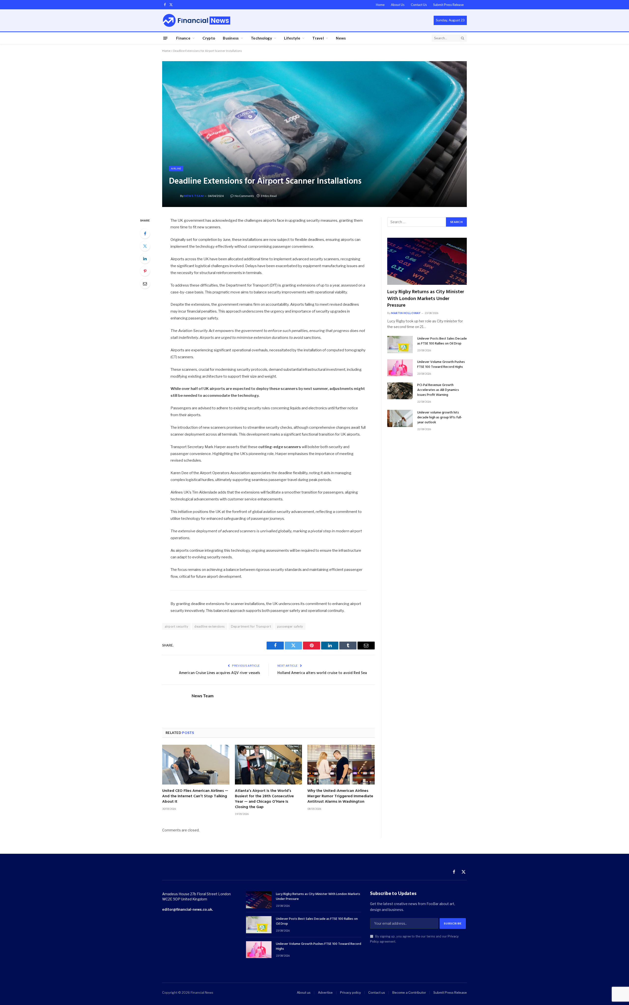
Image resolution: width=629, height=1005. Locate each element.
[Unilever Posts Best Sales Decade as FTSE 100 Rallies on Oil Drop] (400, 344)
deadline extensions (209, 626)
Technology (261, 38)
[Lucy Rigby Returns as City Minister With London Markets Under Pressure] (427, 261)
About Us (397, 5)
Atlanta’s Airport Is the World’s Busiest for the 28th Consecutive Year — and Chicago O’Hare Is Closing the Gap (264, 799)
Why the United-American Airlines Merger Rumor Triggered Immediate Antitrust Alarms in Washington (340, 796)
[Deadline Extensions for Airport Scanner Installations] (314, 134)
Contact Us (419, 5)
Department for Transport (251, 626)
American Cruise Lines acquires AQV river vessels (219, 673)
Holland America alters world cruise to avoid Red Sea (322, 673)
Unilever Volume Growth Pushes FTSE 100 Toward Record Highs (441, 365)
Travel (318, 38)
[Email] (145, 284)
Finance (183, 38)
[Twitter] (145, 246)
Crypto (208, 38)
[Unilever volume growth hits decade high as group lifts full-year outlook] (400, 418)
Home (380, 5)
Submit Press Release (448, 5)
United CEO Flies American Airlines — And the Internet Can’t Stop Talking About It (195, 796)
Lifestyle (292, 38)
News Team (193, 196)
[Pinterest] (145, 271)
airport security (176, 626)
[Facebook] (145, 233)
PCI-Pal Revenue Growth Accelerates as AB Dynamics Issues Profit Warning (438, 390)
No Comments (244, 196)
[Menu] (165, 37)
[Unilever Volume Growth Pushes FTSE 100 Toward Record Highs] (400, 367)
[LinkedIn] (145, 258)
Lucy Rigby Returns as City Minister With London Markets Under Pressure (425, 299)
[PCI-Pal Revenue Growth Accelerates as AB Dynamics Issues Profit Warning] (400, 390)
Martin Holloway (405, 313)
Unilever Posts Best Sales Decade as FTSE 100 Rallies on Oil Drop (442, 341)
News (341, 38)
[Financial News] (196, 20)
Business (231, 38)
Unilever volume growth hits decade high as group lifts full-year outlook (439, 417)
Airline (176, 168)
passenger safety (290, 626)
